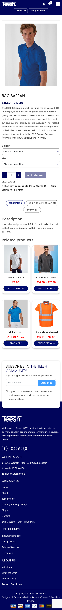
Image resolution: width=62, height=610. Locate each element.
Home (5, 487)
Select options (15, 288)
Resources (7, 553)
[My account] (44, 4)
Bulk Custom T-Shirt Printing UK (18, 522)
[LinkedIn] (26, 448)
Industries (7, 567)
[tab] (15, 203)
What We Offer (9, 573)
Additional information (42, 203)
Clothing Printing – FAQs (14, 504)
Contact (6, 516)
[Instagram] (12, 448)
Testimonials (8, 499)
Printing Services (10, 547)
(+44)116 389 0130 (15, 468)
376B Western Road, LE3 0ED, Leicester (26, 463)
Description (15, 203)
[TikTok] (19, 448)
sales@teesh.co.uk (15, 474)
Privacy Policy (9, 578)
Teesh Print (40, 593)
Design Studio (9, 541)
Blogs (5, 510)
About (5, 493)
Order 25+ (21, 10)
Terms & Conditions (12, 584)
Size (4, 158)
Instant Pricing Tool (11, 536)
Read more (15, 343)
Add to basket (35, 175)
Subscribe (46, 383)
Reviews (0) (32, 209)
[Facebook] (4, 448)
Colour (6, 145)
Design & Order (38, 10)
